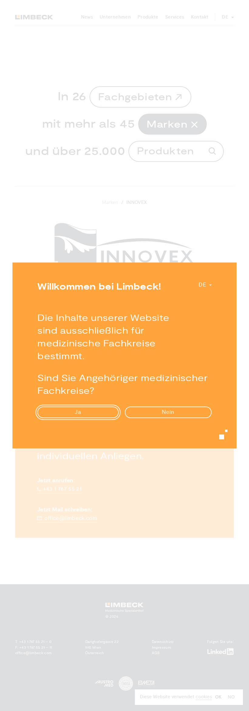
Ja (78, 412)
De (202, 284)
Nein (168, 412)
